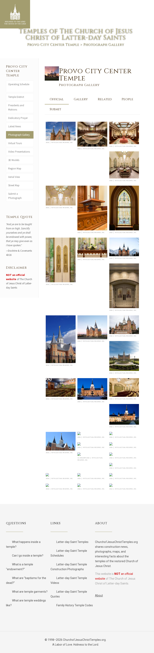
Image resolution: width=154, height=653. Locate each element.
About (99, 595)
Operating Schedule (18, 84)
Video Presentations (19, 151)
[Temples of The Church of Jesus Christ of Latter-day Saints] (15, 14)
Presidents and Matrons (16, 107)
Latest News (14, 126)
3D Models (13, 160)
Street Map (13, 185)
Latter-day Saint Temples (72, 542)
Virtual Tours (15, 143)
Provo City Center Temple (53, 44)
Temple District (16, 97)
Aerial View (14, 177)
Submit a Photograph (15, 196)
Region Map (14, 168)
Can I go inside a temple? (27, 555)
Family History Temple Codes (74, 605)
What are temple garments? (30, 591)
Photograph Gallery (19, 135)
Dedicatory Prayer (18, 118)
